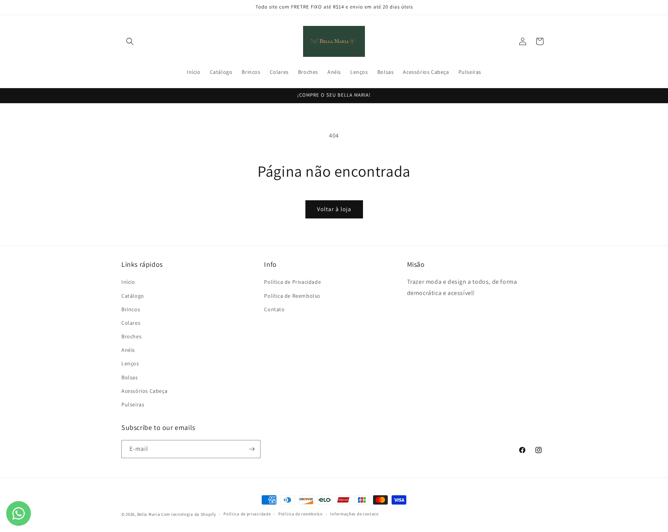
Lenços (130, 363)
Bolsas (129, 377)
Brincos (130, 309)
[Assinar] (251, 449)
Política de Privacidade (292, 281)
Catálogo (132, 295)
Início (128, 281)
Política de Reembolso (292, 295)
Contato (274, 309)
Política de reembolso (300, 514)
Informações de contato (354, 514)
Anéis (128, 349)
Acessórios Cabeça (144, 390)
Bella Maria (148, 514)
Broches (131, 336)
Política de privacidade (247, 514)
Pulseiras (132, 404)
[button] (129, 41)
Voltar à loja (334, 209)
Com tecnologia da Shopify (188, 514)
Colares (130, 322)
